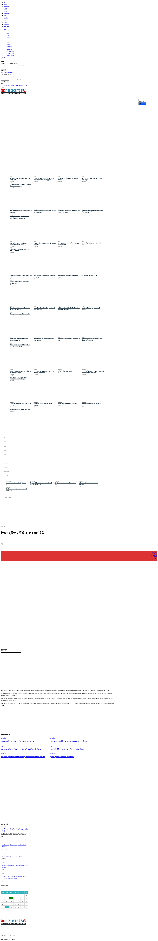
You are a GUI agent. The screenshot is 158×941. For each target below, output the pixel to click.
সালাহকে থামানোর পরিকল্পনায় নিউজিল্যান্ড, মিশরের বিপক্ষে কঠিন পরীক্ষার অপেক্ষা (20, 345)
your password (20, 68)
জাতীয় (5, 5)
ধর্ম (7, 31)
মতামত (8, 42)
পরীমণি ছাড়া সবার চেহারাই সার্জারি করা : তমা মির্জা (20, 314)
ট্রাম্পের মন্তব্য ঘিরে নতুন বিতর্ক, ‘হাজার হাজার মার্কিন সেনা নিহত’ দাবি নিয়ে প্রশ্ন (69, 211)
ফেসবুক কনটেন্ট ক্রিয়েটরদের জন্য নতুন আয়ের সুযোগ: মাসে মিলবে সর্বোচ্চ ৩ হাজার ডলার (93, 371)
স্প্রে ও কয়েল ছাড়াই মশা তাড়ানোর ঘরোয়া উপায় (20, 409)
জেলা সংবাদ (6, 7)
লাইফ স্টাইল (6, 27)
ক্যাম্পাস (6, 18)
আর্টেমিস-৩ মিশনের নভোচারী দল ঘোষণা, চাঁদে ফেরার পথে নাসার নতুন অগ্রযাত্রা (20, 371)
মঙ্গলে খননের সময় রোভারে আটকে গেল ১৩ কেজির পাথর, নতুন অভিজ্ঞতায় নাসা (44, 371)
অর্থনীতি (5, 9)
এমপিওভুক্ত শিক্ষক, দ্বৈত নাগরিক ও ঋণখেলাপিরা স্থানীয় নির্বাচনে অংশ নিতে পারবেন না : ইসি (14, 877)
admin (4, 546)
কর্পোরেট (5, 16)
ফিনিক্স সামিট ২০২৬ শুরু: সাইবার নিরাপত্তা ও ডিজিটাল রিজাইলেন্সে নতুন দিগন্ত (19, 243)
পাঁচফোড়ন (9, 49)
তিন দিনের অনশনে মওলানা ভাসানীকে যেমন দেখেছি (16, 489)
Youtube (6, 58)
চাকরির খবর (9, 47)
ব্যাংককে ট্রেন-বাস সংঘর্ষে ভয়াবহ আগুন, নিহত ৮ (62, 757)
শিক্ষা (8, 36)
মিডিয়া (8, 38)
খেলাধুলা (5, 22)
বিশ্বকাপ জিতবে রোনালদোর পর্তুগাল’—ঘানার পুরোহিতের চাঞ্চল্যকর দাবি (19, 339)
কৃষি (8, 33)
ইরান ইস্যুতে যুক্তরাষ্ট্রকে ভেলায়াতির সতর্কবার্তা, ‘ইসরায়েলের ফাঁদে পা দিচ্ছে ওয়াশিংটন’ (20, 217)
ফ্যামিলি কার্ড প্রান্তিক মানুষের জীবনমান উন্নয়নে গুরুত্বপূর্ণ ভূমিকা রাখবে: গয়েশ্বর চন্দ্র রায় (44, 179)
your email (18, 79)
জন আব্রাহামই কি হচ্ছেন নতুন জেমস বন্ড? (91, 308)
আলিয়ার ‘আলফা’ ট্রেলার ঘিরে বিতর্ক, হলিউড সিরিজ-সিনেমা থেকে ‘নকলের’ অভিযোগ (69, 308)
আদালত (9, 44)
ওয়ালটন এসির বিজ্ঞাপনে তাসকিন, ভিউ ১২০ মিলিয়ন (92, 243)
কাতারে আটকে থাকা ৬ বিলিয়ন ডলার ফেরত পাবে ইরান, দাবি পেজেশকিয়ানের (68, 741)
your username (20, 66)
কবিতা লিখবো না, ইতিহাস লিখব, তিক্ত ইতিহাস (16, 483)
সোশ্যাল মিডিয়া (10, 53)
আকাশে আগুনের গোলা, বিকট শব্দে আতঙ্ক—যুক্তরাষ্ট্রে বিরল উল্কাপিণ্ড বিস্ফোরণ (19, 378)
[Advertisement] (50, 676)
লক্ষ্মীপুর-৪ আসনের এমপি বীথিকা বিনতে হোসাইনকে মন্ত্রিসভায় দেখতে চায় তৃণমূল (20, 185)
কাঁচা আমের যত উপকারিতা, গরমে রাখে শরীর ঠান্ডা (68, 403)
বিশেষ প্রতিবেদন (10, 51)
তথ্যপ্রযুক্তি (6, 24)
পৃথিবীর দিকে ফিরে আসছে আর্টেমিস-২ (65, 371)
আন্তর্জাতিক (6, 13)
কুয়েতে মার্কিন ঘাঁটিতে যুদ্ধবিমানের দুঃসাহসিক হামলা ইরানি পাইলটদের (67, 749)
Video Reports (11, 56)
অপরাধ (8, 40)
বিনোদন (5, 20)
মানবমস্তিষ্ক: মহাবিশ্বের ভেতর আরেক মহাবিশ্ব (12, 856)
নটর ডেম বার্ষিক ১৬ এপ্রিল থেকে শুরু (89, 275)
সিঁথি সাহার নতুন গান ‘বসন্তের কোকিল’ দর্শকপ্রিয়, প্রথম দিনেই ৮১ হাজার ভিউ (20, 308)
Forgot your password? (7, 72)
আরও (5, 29)
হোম (5, 2)
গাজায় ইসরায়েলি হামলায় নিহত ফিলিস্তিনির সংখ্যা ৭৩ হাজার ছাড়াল (18, 741)
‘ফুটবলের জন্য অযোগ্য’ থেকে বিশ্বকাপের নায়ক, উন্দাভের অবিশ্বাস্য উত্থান (92, 339)
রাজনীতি (5, 11)
